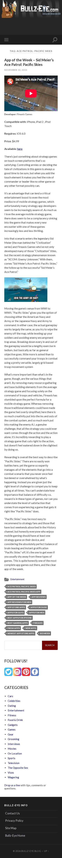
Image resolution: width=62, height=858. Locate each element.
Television (13, 763)
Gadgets (13, 724)
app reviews (39, 597)
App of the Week (16, 597)
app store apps (16, 607)
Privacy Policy (14, 820)
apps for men (36, 612)
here (19, 148)
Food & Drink (15, 719)
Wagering (13, 777)
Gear (10, 734)
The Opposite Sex (18, 767)
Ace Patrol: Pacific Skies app (23, 591)
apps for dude (38, 607)
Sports (11, 758)
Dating (12, 705)
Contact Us (12, 813)
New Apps (30, 628)
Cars (10, 696)
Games (12, 729)
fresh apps (13, 628)
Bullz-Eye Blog (31, 851)
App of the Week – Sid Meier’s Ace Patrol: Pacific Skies (29, 62)
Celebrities (14, 700)
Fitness (12, 715)
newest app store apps (20, 633)
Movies (12, 748)
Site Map (10, 828)
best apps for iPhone (19, 617)
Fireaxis (38, 623)
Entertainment (17, 579)
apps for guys (15, 612)
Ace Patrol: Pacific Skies (21, 586)
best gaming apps (17, 623)
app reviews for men (19, 602)
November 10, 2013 (15, 70)
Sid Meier (45, 633)
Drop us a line (12, 785)
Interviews (14, 743)
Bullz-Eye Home (15, 835)
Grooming (13, 739)
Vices (11, 772)
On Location (15, 753)
